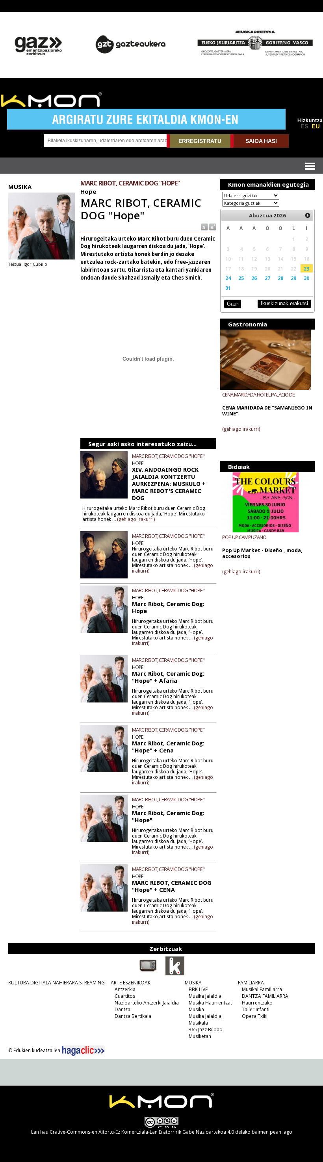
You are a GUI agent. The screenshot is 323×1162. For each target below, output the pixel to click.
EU (316, 126)
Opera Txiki (254, 1016)
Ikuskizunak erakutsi (284, 303)
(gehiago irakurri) (136, 519)
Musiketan (200, 1036)
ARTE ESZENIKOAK (130, 982)
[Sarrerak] (174, 973)
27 (267, 278)
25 (241, 278)
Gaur (232, 304)
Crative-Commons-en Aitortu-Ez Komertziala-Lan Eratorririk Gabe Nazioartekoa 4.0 (142, 1132)
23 (306, 268)
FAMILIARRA (251, 982)
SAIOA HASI (261, 141)
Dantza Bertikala (133, 1016)
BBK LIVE (198, 989)
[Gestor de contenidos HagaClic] (83, 1050)
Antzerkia (125, 989)
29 (293, 278)
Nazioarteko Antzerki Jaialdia (147, 1002)
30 (306, 278)
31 (228, 288)
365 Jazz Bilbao (206, 1029)
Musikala (198, 1022)
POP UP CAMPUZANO (244, 537)
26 (254, 278)
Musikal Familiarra (262, 989)
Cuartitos (125, 996)
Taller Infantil (256, 1009)
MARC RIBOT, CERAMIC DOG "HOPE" (168, 456)
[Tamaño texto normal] (204, 226)
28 (280, 278)
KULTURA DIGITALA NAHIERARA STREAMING (56, 982)
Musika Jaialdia (205, 996)
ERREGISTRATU (199, 141)
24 (228, 278)
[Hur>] (307, 215)
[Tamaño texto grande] (212, 226)
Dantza (122, 1009)
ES (304, 126)
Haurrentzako (257, 1002)
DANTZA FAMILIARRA (265, 996)
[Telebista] (148, 973)
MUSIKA (193, 982)
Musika (196, 1009)
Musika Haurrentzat (210, 1002)
